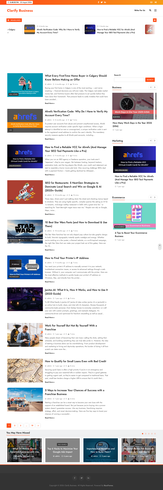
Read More (49, 103)
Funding (12, 380)
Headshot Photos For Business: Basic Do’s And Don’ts (139, 450)
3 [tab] (148, 433)
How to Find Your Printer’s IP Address (67, 258)
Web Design (13, 241)
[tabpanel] (24, 450)
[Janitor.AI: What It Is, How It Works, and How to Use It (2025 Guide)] (25, 299)
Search (117, 75)
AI (10, 308)
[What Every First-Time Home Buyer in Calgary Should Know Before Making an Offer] (25, 85)
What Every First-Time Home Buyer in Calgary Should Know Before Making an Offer (76, 77)
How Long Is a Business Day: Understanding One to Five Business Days (132, 126)
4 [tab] (151, 433)
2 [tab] (145, 433)
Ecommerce (120, 227)
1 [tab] (142, 433)
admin (49, 84)
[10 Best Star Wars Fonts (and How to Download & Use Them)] (25, 232)
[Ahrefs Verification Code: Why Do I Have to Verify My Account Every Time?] (21, 29)
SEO (10, 130)
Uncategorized (15, 166)
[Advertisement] (81, 53)
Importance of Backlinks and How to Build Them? (101, 450)
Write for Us (139, 10)
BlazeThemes (108, 485)
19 (32, 425)
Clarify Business (20, 10)
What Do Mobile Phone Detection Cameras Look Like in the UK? (24, 452)
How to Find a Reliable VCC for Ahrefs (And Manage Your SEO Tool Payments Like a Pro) (75, 149)
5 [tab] (155, 433)
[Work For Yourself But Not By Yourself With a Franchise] (25, 335)
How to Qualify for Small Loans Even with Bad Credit (75, 361)
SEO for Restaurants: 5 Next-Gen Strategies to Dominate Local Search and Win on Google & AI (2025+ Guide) (73, 186)
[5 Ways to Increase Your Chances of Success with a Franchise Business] (25, 399)
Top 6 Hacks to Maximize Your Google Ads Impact (62, 450)
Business (12, 409)
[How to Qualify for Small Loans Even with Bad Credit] (25, 370)
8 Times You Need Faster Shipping (132, 232)
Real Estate (13, 94)
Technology (14, 277)
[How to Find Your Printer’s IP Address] (25, 267)
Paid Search (62, 444)
